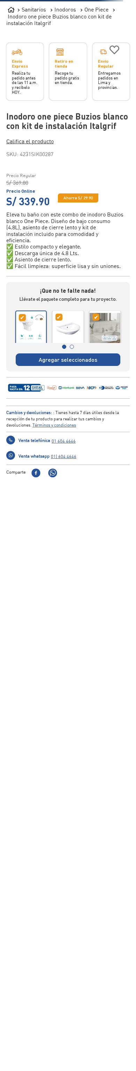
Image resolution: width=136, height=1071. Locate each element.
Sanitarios (34, 9)
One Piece (96, 9)
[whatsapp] (52, 501)
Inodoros (65, 9)
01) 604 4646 (63, 483)
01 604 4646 (64, 468)
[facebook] (35, 501)
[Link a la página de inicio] (11, 8)
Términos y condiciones (54, 452)
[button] (68, 141)
